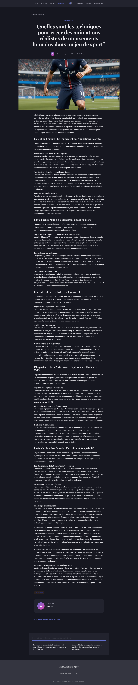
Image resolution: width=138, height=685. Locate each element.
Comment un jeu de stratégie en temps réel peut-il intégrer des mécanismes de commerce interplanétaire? (49, 647)
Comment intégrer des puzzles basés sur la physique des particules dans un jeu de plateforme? (87, 647)
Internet (52, 3)
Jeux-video (61, 3)
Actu (36, 3)
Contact (75, 673)
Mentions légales (65, 673)
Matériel (88, 3)
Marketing (80, 3)
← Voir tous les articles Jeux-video (47, 619)
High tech (44, 3)
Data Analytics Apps (69, 666)
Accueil (33, 14)
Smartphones (98, 3)
